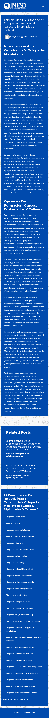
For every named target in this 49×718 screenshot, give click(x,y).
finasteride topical (22, 530)
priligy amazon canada (24, 582)
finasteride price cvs (23, 588)
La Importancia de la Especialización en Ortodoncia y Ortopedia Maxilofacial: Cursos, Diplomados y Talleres (24, 445)
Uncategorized (20, 454)
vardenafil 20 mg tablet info (26, 673)
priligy (17, 523)
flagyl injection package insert (27, 621)
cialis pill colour (21, 556)
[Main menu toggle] (43, 5)
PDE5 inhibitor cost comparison (28, 667)
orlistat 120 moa (22, 595)
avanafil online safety (24, 680)
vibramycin (19, 543)
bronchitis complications (25, 686)
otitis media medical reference (27, 693)
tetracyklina (20, 517)
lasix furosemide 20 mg (25, 549)
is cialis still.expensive (24, 608)
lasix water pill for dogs (25, 536)
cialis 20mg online (22, 562)
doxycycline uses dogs (24, 615)
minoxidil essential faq (24, 647)
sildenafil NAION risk (24, 653)
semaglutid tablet (22, 601)
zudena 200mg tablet (24, 569)
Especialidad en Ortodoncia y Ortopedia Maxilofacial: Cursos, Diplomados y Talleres (23, 468)
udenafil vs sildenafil (23, 575)
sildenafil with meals (23, 660)
